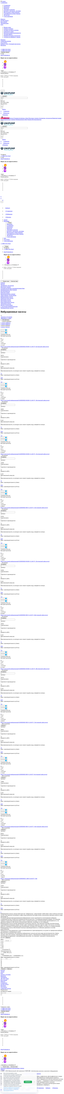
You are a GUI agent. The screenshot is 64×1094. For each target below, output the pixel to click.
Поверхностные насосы (7, 298)
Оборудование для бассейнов (8, 295)
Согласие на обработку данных (12, 37)
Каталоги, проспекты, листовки (12, 11)
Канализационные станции (8, 294)
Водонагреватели (5, 291)
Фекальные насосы (6, 299)
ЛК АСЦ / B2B (5, 978)
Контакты (3, 985)
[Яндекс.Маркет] (5, 62)
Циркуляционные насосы (7, 302)
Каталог (3, 970)
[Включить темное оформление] (3, 91)
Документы (4, 977)
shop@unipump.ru (5, 55)
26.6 (2, 377)
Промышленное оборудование (9, 289)
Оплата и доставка (6, 974)
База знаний (4, 980)
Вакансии (6, 8)
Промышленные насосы (7, 308)
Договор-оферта (8, 34)
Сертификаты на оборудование (12, 13)
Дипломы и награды (9, 9)
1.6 (1, 382)
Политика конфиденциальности (12, 33)
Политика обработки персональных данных (12, 1068)
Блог (2, 973)
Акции (2, 971)
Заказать (3, 725)
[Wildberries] (5, 68)
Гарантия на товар (9, 31)
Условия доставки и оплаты (11, 30)
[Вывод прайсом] (4, 328)
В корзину (3, 349)
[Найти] (2, 106)
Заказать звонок (5, 52)
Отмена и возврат (8, 28)
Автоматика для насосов (7, 285)
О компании (7, 5)
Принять (28, 1082)
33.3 (2, 908)
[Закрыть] (2, 202)
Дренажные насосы (6, 303)
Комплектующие (5, 292)
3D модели (7, 15)
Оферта (3, 1069)
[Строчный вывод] (3, 328)
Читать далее (37, 1080)
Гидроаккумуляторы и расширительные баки (13, 288)
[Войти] (1, 194)
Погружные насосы (6, 301)
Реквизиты (7, 6)
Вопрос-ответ (7, 27)
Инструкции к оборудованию (12, 12)
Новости (3, 981)
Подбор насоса (5, 984)
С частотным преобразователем (9, 306)
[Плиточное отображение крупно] (1, 328)
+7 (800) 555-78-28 (5, 49)
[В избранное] (4, 330)
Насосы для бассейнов (7, 305)
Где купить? (4, 987)
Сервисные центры (6, 988)
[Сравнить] (4, 332)
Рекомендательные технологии (12, 35)
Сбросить (8, 937)
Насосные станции (6, 287)
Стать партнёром (8, 16)
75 (1, 373)
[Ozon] (5, 65)
